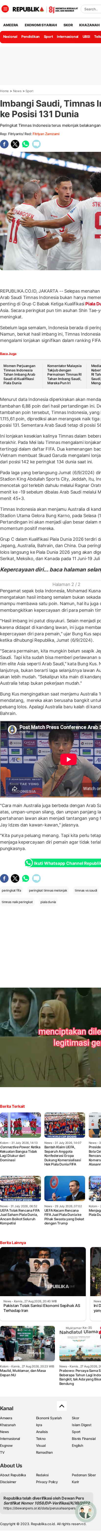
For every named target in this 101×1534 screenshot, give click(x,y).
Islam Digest (81, 1425)
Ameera (6, 1418)
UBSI (86, 36)
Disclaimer (8, 1482)
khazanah (89, 25)
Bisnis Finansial (84, 1438)
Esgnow (6, 1445)
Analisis (42, 1432)
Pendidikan (30, 36)
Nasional (10, 36)
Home (4, 91)
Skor (75, 1418)
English (77, 1445)
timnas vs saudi (86, 890)
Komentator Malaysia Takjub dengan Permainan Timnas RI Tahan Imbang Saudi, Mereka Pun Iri (64, 374)
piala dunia (48, 902)
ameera (10, 25)
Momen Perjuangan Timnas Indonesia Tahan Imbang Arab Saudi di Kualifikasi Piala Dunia (19, 374)
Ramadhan (44, 1452)
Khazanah (7, 1425)
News (17, 91)
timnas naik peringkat (17, 902)
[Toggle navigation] (5, 9)
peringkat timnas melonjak (48, 890)
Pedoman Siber (84, 1475)
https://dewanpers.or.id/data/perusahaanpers (39, 1508)
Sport (48, 36)
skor (68, 25)
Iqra (39, 1425)
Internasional (67, 36)
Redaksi (42, 1475)
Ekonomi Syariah (41, 25)
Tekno (41, 1438)
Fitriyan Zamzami (46, 134)
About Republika (13, 1475)
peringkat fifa (11, 890)
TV (2, 1452)
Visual (41, 1445)
